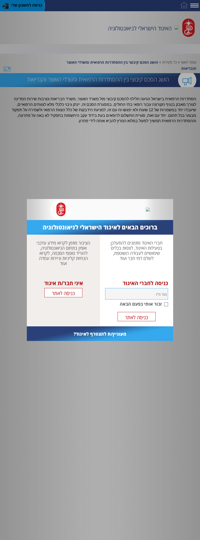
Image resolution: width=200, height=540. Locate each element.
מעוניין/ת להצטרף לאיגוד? (100, 334)
